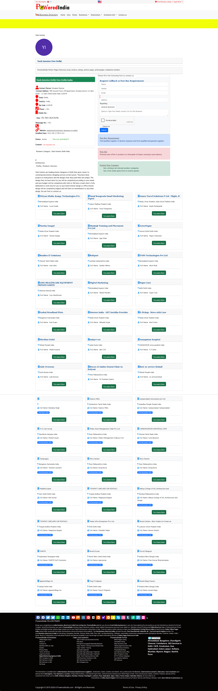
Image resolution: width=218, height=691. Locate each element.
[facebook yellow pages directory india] (43, 617)
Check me (106, 126)
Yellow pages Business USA (122, 646)
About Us (42, 641)
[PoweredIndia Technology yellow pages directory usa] (143, 617)
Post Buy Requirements (109, 138)
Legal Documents (44, 654)
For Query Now (59, 419)
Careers (41, 648)
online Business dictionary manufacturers (74, 672)
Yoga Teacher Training (84, 648)
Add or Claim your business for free (88, 639)
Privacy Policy (43, 650)
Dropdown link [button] (109, 15)
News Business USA (120, 644)
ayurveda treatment (83, 650)
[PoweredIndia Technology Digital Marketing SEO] (147, 618)
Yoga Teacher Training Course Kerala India (90, 646)
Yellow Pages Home (45, 639)
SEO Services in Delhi (45, 660)
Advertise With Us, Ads (46, 646)
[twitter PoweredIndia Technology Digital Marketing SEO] (53, 617)
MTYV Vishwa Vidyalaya (122, 656)
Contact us (122, 15)
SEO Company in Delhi (46, 658)
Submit (104, 130)
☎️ (48, 2)
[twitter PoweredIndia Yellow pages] (48, 617)
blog (68, 15)
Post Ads (103, 152)
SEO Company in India (121, 654)
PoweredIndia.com (65, 687)
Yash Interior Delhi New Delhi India (54, 79)
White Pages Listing (120, 639)
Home (63, 15)
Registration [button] (96, 15)
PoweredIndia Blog (120, 650)
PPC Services (118, 660)
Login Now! (178, 2)
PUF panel (80, 641)
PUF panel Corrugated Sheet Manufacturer (89, 644)
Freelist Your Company (109, 165)
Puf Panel (42, 664)
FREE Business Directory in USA (86, 658)
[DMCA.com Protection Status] (154, 638)
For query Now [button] (59, 213)
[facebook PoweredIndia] (38, 617)
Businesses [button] (83, 15)
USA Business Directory (121, 648)
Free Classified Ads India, (137, 631)
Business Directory (48, 14)
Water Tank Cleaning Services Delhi (88, 656)
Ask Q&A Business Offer (121, 652)
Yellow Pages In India (127, 674)
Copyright (39, 687)
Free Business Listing (164, 2)
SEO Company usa (82, 662)
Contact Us (42, 644)
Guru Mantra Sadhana (121, 658)
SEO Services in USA (45, 662)
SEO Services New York (84, 660)
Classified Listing (119, 641)
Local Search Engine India (93, 674)
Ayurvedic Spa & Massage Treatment (88, 652)
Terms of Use (128, 687)
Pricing (74, 15)
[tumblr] (128, 617)
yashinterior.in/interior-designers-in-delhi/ (62, 130)
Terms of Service (44, 652)
